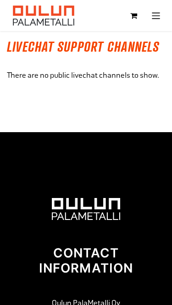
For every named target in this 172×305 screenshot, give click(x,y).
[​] (86, 208)
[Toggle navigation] (156, 15)
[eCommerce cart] (134, 15)
